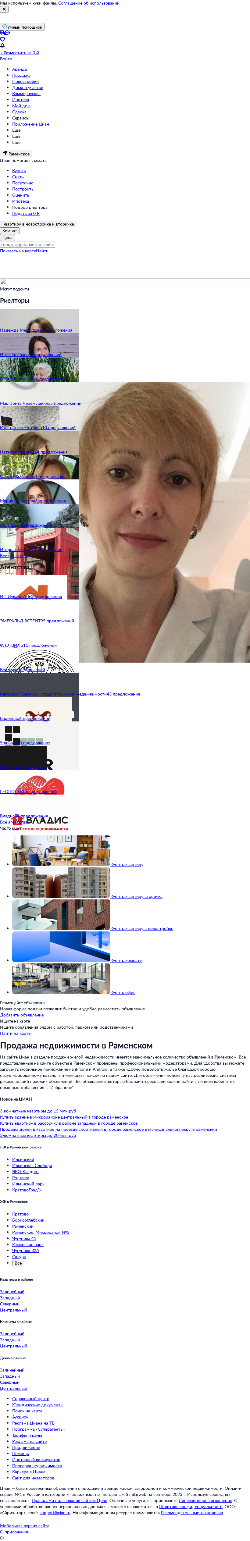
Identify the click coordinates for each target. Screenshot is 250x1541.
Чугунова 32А (25, 1250)
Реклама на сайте (29, 1441)
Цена (7, 237)
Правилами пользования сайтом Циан (69, 1500)
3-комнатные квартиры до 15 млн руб (38, 1111)
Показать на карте (18, 251)
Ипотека (20, 99)
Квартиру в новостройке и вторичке (38, 224)
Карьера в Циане (28, 1472)
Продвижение (26, 1447)
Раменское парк (28, 1244)
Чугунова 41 (24, 1238)
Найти (42, 251)
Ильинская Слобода (32, 1165)
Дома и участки (27, 87)
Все (18, 1263)
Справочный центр (30, 1398)
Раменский (23, 1226)
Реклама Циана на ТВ (33, 1423)
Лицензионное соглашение (205, 1500)
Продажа (21, 75)
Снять (18, 177)
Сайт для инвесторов (33, 1478)
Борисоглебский (28, 1220)
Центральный (13, 1310)
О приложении (15, 1532)
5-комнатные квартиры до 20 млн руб (38, 1135)
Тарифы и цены (27, 1435)
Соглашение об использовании (89, 3)
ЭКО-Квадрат (25, 1171)
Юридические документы (37, 1405)
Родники (20, 1177)
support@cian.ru (55, 1512)
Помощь (20, 1453)
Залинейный (12, 1291)
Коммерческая (26, 93)
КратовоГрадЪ (26, 1190)
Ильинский (23, 1159)
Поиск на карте (27, 1411)
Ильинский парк (28, 1184)
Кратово (20, 1214)
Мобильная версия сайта (24, 1526)
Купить (19, 170)
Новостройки (25, 81)
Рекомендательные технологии (192, 1512)
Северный (10, 1304)
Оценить (20, 195)
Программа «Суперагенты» (38, 1429)
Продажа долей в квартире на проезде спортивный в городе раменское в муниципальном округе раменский (108, 1129)
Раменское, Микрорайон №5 (40, 1232)
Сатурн (19, 1256)
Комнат (9, 230)
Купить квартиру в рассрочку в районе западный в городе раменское (69, 1123)
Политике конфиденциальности (191, 1506)
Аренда (19, 69)
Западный (10, 1298)
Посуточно (23, 183)
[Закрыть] (4, 9)
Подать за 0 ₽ (26, 213)
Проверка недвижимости (37, 1465)
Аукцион (20, 1417)
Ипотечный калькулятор (36, 1459)
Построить (23, 189)
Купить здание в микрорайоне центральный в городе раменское (64, 1117)
